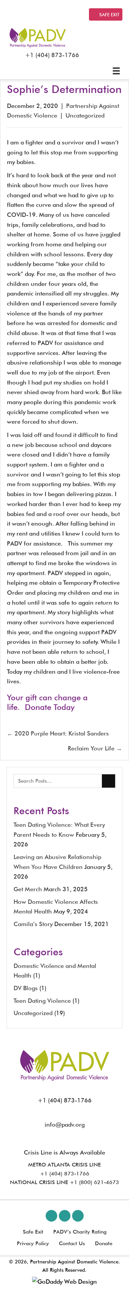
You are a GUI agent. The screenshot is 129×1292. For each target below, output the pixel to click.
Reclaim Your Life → (95, 748)
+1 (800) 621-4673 (94, 1182)
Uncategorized (85, 115)
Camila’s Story (33, 923)
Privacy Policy (33, 1243)
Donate (103, 1243)
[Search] (108, 781)
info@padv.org (65, 1124)
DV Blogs (26, 988)
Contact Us (72, 1243)
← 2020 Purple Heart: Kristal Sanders (58, 733)
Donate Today (49, 707)
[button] (51, 1216)
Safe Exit (33, 1232)
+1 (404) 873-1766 (52, 54)
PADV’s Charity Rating (80, 1232)
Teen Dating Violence (42, 1000)
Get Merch (28, 889)
